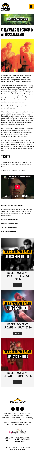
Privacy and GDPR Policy (17, 425)
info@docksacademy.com (21, 422)
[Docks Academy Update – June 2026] (17, 354)
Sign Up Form (12, 231)
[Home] (5, 6)
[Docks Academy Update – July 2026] (17, 306)
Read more (17, 285)
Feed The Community (24, 82)
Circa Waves (15, 75)
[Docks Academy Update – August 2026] (17, 254)
